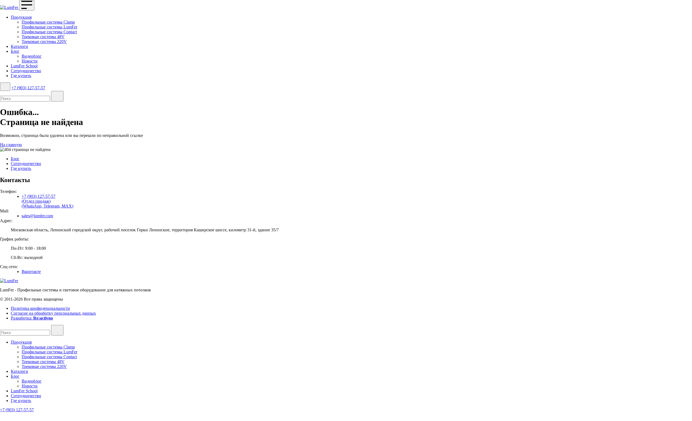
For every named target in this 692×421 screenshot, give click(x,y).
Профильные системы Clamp (48, 22)
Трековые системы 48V (43, 36)
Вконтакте (31, 271)
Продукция (21, 17)
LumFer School (24, 66)
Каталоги (19, 46)
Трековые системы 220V (44, 41)
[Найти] (57, 96)
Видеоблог (32, 56)
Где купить (21, 75)
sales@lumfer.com (37, 215)
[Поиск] (5, 87)
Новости (30, 61)
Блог (15, 51)
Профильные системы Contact (49, 31)
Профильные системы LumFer (49, 27)
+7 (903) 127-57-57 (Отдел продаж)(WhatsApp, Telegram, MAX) (47, 201)
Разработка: (32, 318)
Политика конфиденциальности (40, 308)
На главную (11, 144)
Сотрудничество (26, 70)
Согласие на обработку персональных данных (53, 313)
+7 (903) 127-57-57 (28, 87)
